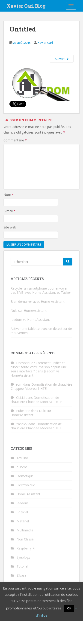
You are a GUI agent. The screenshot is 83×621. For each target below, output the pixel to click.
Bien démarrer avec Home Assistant (38, 301)
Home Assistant (28, 494)
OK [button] (69, 608)
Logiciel (22, 512)
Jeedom (22, 503)
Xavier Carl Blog (26, 6)
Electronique (26, 485)
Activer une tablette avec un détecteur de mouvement (41, 330)
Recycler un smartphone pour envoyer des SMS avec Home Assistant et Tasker (41, 290)
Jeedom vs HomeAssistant (30, 319)
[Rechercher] (67, 261)
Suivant (61, 58)
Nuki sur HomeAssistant (29, 310)
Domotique (25, 476)
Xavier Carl (45, 43)
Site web (9, 227)
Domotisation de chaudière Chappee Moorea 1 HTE (41, 386)
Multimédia (25, 530)
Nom (8, 194)
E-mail (9, 211)
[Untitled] (41, 84)
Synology (23, 557)
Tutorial (22, 566)
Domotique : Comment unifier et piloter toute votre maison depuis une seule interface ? (39, 367)
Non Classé (25, 539)
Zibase (22, 575)
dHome (22, 467)
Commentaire (15, 140)
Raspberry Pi (26, 548)
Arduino (22, 458)
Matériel (23, 521)
